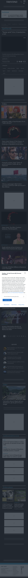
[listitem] (14, 296)
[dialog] (14, 289)
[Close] (25, 273)
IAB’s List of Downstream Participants (15, 292)
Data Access (14, 304)
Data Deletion (6, 304)
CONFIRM (7, 300)
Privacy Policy (21, 304)
